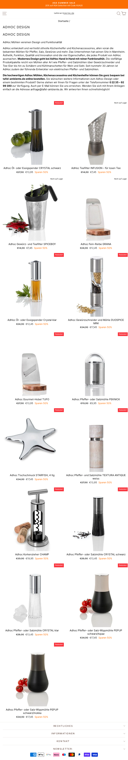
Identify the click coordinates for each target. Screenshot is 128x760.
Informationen (63, 733)
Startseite (63, 21)
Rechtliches (63, 726)
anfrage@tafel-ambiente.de (46, 89)
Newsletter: (63, 748)
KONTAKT (63, 741)
